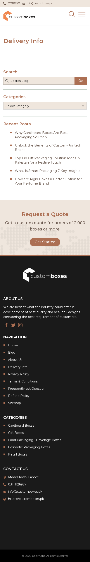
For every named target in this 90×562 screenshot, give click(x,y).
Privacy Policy (18, 374)
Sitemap (14, 403)
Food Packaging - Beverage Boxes (34, 440)
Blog (11, 352)
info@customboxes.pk (25, 492)
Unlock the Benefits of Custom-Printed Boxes (47, 147)
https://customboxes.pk (26, 499)
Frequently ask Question (26, 389)
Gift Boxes (16, 433)
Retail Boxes (17, 454)
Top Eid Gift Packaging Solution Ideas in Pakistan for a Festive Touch (47, 160)
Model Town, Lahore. (24, 477)
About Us (15, 360)
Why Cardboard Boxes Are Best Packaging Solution (41, 135)
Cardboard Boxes (21, 426)
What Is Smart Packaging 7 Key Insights (47, 171)
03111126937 (17, 484)
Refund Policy (18, 396)
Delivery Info (18, 367)
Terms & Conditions (23, 381)
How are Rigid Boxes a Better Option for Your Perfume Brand (48, 181)
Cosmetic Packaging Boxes (29, 447)
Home (13, 345)
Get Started (45, 242)
